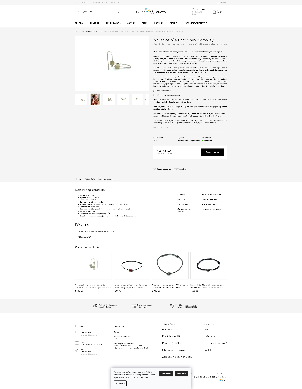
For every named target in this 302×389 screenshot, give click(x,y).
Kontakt (208, 350)
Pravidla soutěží (171, 336)
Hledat (117, 12)
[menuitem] (80, 22)
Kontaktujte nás (116, 3)
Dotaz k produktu (105, 179)
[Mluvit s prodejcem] (162, 169)
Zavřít (166, 167)
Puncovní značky (171, 343)
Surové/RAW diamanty (211, 194)
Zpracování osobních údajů (177, 356)
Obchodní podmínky (173, 350)
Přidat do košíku (212, 152)
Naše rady (85, 3)
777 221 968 (86, 332)
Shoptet (224, 380)
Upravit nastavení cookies (218, 374)
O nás (77, 3)
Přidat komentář (84, 237)
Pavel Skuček (222, 377)
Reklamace (168, 329)
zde (146, 377)
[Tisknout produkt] (180, 169)
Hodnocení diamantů (99, 3)
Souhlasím (181, 373)
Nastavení (120, 383)
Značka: (189, 140)
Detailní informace (160, 127)
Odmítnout (166, 373)
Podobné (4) (90, 179)
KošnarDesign (204, 377)
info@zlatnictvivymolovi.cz (91, 344)
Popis (78, 179)
